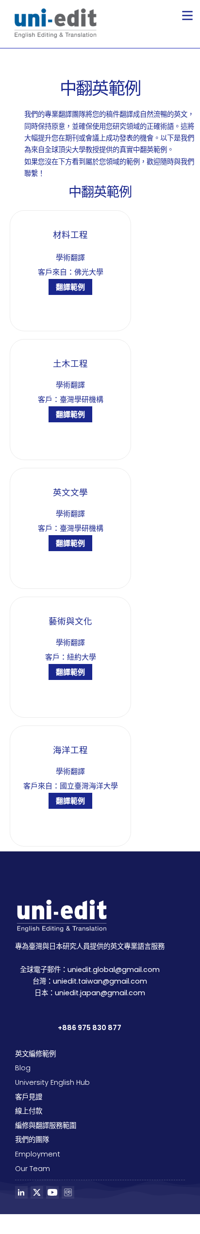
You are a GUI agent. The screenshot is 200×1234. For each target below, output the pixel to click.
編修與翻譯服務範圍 (45, 1125)
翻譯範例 (70, 287)
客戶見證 (28, 1097)
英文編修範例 (35, 1054)
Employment (37, 1154)
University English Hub (52, 1082)
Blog (23, 1068)
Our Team (32, 1168)
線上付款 (28, 1111)
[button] (187, 15)
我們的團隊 (32, 1139)
